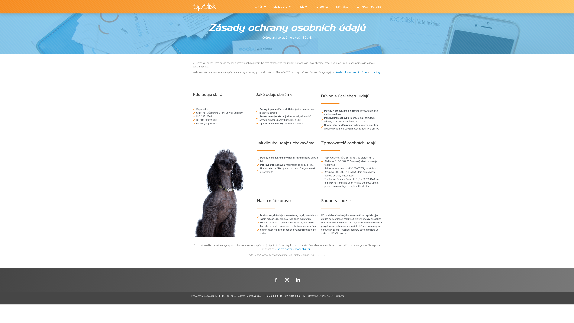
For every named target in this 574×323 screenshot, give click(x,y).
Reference (322, 6)
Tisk (301, 6)
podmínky (375, 72)
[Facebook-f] (275, 280)
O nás (259, 6)
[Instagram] (287, 280)
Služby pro (280, 6)
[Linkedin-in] (298, 280)
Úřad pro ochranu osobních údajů (293, 248)
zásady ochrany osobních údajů (351, 72)
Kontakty (342, 6)
